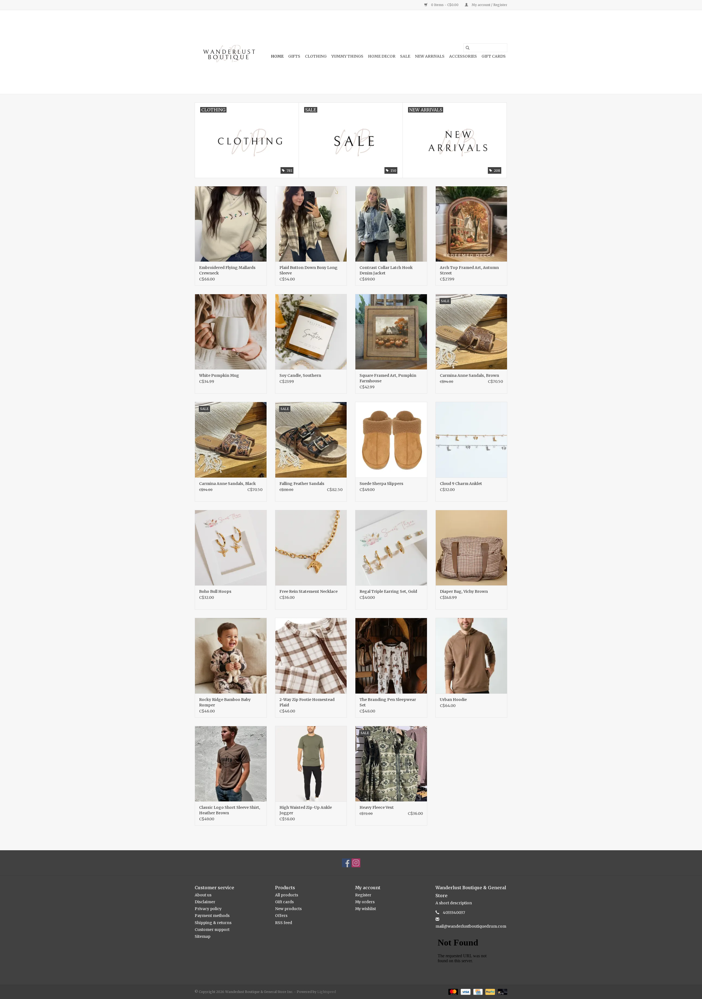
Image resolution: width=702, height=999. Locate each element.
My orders (365, 901)
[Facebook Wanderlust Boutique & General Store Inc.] (346, 862)
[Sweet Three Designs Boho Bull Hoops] (231, 547)
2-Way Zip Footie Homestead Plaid (307, 702)
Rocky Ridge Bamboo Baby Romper (225, 702)
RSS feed (283, 922)
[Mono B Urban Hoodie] (471, 655)
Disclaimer (205, 901)
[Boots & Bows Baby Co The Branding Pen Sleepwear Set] (391, 655)
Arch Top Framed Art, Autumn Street (469, 270)
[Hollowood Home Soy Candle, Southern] (311, 331)
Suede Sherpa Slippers (381, 483)
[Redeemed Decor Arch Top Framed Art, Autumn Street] (471, 224)
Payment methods (212, 915)
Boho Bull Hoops (215, 591)
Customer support (212, 929)
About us (203, 895)
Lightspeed (326, 992)
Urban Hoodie (453, 699)
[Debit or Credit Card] (501, 992)
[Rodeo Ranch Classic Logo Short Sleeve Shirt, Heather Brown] (231, 763)
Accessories (463, 56)
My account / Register (489, 5)
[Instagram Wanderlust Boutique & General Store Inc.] (356, 862)
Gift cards (494, 56)
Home (277, 56)
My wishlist (365, 908)
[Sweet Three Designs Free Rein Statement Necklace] (311, 547)
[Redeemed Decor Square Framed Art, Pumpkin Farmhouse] (391, 331)
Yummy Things (347, 56)
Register (363, 895)
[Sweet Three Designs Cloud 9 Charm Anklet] (471, 439)
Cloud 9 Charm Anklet (461, 483)
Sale (405, 56)
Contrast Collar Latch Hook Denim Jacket (386, 270)
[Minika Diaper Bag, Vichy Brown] (471, 547)
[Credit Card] (477, 992)
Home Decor (381, 56)
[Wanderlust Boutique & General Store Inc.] (228, 52)
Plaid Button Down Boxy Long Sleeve (308, 270)
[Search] (467, 47)
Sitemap (202, 936)
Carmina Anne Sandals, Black (227, 483)
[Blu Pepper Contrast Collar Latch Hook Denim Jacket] (391, 224)
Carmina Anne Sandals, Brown (469, 375)
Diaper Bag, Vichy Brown (464, 591)
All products (286, 895)
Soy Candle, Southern (300, 375)
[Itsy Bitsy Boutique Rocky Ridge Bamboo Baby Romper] (231, 655)
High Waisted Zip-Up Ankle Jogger (305, 810)
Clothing (316, 56)
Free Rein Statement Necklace (308, 591)
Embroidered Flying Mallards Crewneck (227, 270)
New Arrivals (430, 56)
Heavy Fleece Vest (377, 807)
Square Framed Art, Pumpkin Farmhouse (388, 378)
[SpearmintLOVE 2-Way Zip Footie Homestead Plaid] (311, 655)
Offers (281, 915)
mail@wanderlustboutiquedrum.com (470, 926)
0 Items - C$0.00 (444, 5)
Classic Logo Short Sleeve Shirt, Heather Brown (229, 810)
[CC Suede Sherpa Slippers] (391, 439)
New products (288, 908)
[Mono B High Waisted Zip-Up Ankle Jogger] (311, 763)
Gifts (294, 56)
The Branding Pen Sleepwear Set (388, 702)
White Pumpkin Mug (219, 375)
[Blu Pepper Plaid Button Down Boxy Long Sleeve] (311, 224)
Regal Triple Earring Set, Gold (388, 591)
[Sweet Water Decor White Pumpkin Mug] (231, 331)
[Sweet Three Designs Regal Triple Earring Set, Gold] (391, 547)
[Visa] (465, 992)
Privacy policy (208, 908)
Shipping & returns (213, 922)
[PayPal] (489, 992)
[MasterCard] (452, 992)
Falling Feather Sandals (301, 483)
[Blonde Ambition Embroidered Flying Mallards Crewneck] (231, 224)
